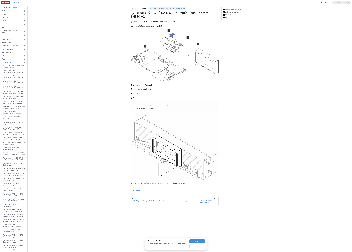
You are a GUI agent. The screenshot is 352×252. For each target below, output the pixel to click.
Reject (197, 246)
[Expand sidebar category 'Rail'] (25, 55)
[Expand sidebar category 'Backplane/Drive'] (25, 11)
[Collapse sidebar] (13, 250)
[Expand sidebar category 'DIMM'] (25, 20)
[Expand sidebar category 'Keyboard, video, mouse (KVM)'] (25, 31)
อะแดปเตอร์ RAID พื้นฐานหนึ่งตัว (232, 9)
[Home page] (132, 8)
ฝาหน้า (226, 17)
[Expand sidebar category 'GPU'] (25, 27)
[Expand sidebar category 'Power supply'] (25, 42)
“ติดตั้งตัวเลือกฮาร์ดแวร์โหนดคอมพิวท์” (156, 183)
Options (16, 2)
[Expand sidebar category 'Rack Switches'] (25, 52)
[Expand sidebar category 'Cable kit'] (25, 17)
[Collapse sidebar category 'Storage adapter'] (25, 62)
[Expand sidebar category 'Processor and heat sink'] (25, 45)
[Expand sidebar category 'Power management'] (25, 39)
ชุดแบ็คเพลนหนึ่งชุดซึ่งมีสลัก (231, 12)
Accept (197, 241)
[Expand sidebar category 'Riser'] (25, 59)
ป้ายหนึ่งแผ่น (227, 15)
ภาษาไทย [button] (324, 2)
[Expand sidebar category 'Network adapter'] (25, 35)
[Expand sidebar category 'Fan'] (25, 24)
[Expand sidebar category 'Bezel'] (25, 14)
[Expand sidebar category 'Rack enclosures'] (25, 49)
